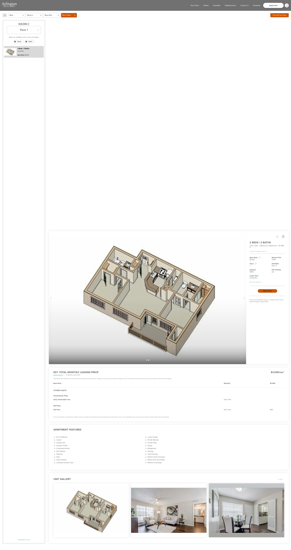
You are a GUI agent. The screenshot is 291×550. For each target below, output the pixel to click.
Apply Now (267, 291)
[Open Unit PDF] (283, 236)
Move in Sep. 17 (58, 375)
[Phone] (287, 5)
